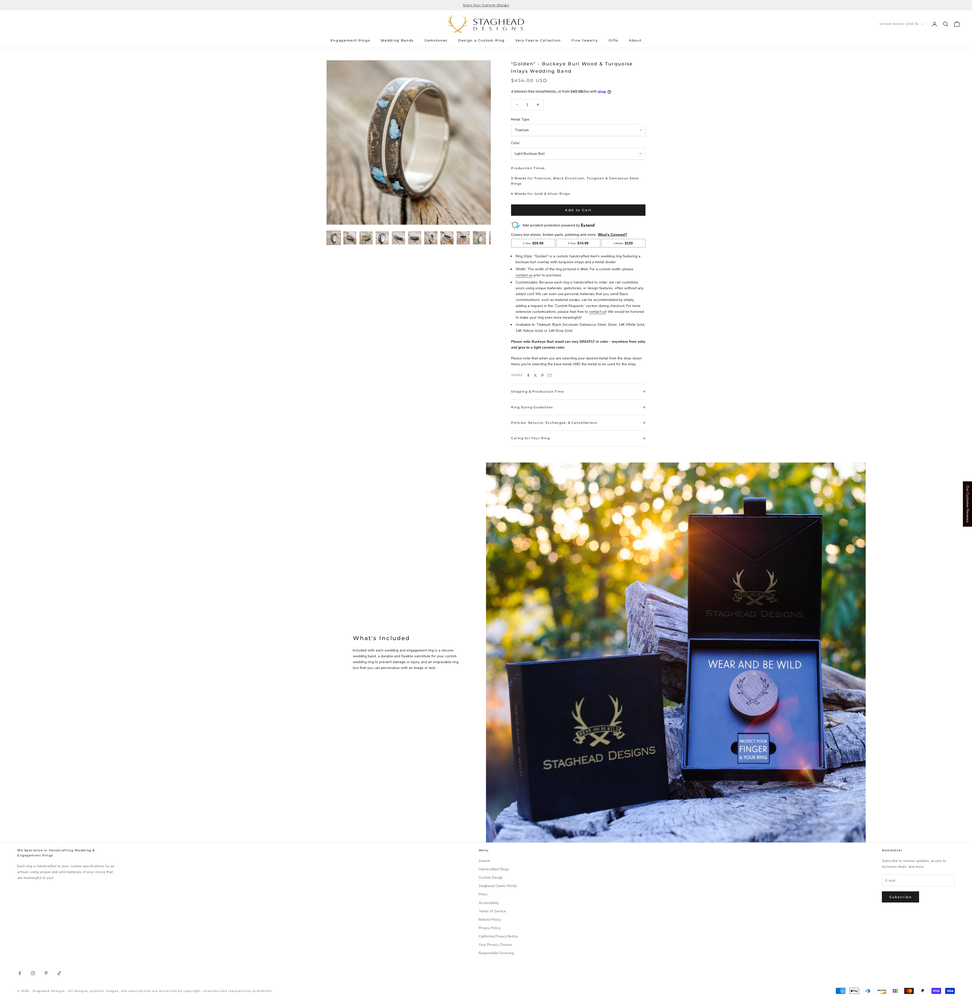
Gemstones (436, 40)
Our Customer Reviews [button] (967, 504)
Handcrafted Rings (494, 869)
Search (484, 860)
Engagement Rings (350, 40)
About (635, 40)
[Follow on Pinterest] (46, 973)
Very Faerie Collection (538, 40)
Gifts (613, 40)
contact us (524, 275)
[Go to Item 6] (415, 238)
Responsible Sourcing (496, 953)
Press (483, 894)
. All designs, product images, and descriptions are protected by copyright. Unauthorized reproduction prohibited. (169, 991)
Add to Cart (578, 210)
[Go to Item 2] (350, 238)
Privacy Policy (489, 928)
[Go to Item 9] (463, 238)
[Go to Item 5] (398, 238)
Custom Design (491, 877)
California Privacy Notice (498, 936)
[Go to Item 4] (382, 238)
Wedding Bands (397, 40)
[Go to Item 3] (366, 238)
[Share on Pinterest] (542, 375)
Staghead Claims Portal (498, 885)
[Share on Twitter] (535, 375)
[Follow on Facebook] (19, 973)
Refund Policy (490, 919)
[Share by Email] (550, 375)
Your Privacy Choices (495, 944)
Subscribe (900, 897)
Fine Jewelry (585, 40)
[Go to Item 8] (447, 238)
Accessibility (489, 902)
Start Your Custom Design (486, 5)
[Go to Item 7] (431, 238)
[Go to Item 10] (479, 238)
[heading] (486, 24)
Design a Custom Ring (481, 40)
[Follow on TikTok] (59, 973)
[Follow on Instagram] (32, 973)
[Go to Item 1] (334, 238)
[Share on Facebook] (528, 375)
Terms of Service (492, 911)
